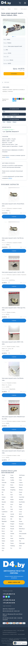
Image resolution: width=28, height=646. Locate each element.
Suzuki (12, 540)
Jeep (3, 506)
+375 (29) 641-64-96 (14, 108)
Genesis (3, 497)
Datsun (20, 487)
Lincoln (12, 514)
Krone (3, 509)
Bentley (12, 477)
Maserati (4, 516)
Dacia (11, 485)
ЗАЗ (20, 548)
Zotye (3, 548)
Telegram (14, 116)
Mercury (4, 519)
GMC (11, 497)
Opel (3, 523)
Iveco (11, 504)
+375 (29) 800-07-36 (14, 114)
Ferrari (20, 492)
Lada (11, 509)
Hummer (21, 499)
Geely (20, 494)
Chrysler (12, 482)
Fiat (3, 494)
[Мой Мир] (17, 99)
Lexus (20, 511)
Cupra (3, 485)
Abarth (3, 475)
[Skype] (13, 101)
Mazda (11, 516)
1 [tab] (12, 36)
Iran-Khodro (22, 502)
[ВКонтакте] (13, 99)
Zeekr (20, 545)
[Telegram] (15, 101)
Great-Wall (21, 497)
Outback (15, 9)
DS (2, 492)
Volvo (3, 545)
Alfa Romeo (22, 475)
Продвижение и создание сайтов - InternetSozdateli (14, 634)
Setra (20, 536)
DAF (3, 487)
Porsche (12, 526)
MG (11, 519)
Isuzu (3, 504)
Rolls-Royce (22, 528)
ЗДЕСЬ (7, 157)
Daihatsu (12, 487)
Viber (4, 111)
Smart (11, 538)
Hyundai (4, 502)
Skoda (3, 538)
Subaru (9, 9)
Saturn (20, 531)
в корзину (14, 216)
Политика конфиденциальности (9, 632)
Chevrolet (4, 482)
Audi (3, 477)
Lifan (3, 514)
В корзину (14, 73)
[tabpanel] (14, 27)
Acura (11, 475)
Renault (12, 528)
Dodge (3, 489)
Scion (3, 536)
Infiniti (11, 502)
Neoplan (12, 521)
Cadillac (12, 480)
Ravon (3, 528)
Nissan (20, 521)
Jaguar (20, 504)
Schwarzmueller (22, 533)
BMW (20, 477)
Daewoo (21, 485)
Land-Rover (4, 511)
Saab (11, 531)
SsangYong (21, 538)
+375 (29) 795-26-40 (14, 119)
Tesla (3, 543)
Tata (20, 540)
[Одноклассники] (15, 99)
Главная (2, 9)
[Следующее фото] (23, 27)
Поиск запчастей (14, 582)
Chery (20, 480)
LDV (11, 511)
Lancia (20, 509)
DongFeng (12, 489)
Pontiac (3, 526)
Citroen (20, 482)
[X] (19, 99)
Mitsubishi (4, 521)
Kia (11, 506)
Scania (3, 533)
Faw (11, 492)
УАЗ (3, 550)
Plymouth (21, 523)
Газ (11, 548)
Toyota (12, 543)
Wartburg (12, 545)
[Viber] (21, 99)
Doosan (21, 489)
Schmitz (12, 533)
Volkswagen (22, 543)
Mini (20, 519)
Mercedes (21, 516)
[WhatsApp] (23, 99)
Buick (3, 480)
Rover (3, 531)
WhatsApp (9, 116)
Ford (11, 494)
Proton (20, 526)
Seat (11, 536)
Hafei (3, 499)
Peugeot (12, 523)
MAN (20, 514)
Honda (11, 499)
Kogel (20, 506)
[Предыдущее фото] (4, 27)
